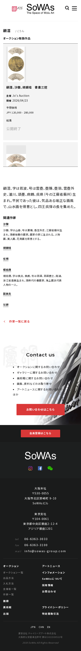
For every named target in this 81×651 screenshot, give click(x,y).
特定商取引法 (50, 613)
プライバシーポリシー (55, 607)
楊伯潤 (7, 269)
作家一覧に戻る (19, 321)
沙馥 (5, 224)
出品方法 (8, 578)
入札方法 (8, 583)
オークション (11, 566)
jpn (32, 627)
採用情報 (47, 585)
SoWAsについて (52, 578)
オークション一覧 (13, 572)
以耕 (5, 304)
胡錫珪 (7, 248)
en (48, 627)
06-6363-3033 (31, 538)
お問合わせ (49, 591)
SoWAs (40, 9)
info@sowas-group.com (40, 551)
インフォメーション (53, 572)
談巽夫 (7, 294)
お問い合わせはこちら (40, 409)
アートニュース (51, 566)
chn (41, 627)
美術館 (7, 607)
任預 (5, 259)
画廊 (6, 601)
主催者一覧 (9, 588)
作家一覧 (8, 594)
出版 (6, 613)
